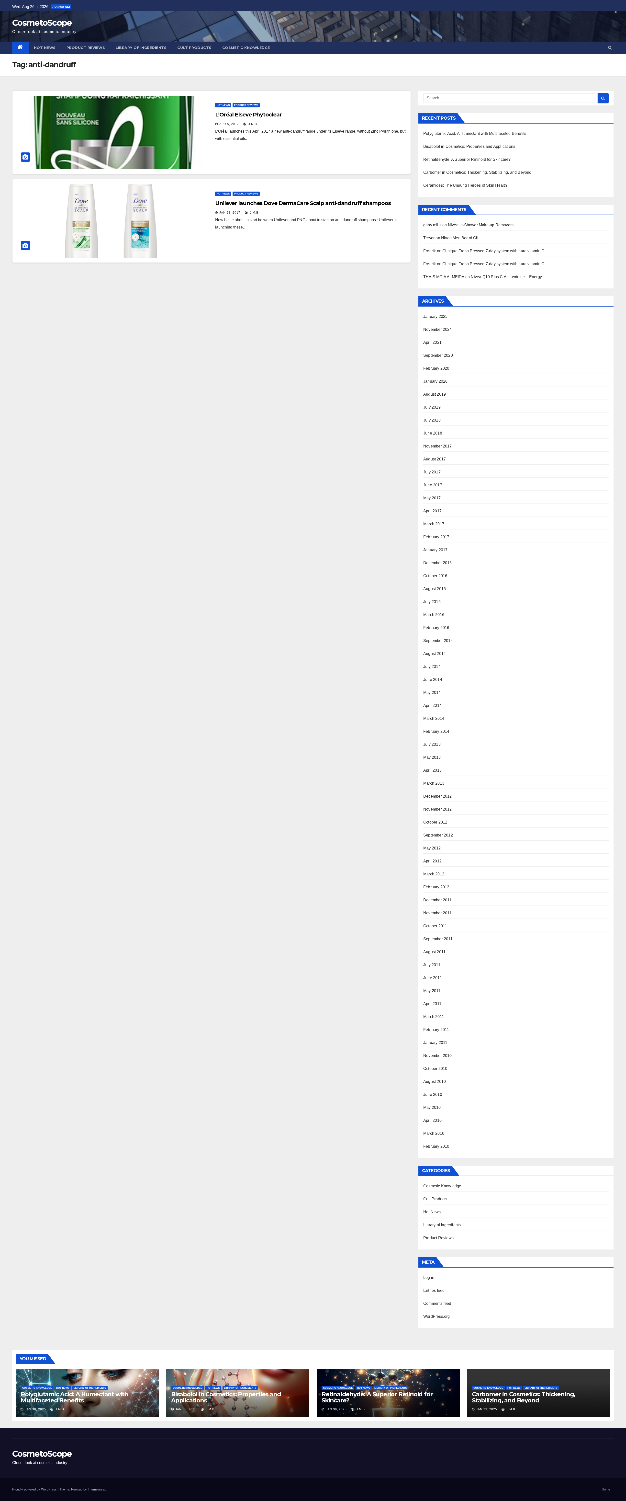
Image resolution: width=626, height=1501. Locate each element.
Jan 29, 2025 (486, 1409)
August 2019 (434, 394)
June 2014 (432, 679)
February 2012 (436, 887)
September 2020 (438, 355)
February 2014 (436, 731)
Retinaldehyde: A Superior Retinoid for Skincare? (467, 159)
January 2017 (435, 550)
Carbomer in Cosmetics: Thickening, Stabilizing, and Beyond (477, 172)
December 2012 (437, 796)
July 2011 (431, 965)
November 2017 (437, 446)
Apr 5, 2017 (229, 124)
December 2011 (437, 900)
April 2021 (432, 342)
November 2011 (437, 913)
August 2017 (434, 459)
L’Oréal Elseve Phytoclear (248, 114)
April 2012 (432, 861)
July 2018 (432, 420)
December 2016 (437, 563)
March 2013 (433, 783)
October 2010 (435, 1068)
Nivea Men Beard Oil (459, 238)
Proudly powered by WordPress (35, 1489)
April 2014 (432, 705)
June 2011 (432, 978)
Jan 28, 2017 (229, 212)
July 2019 (432, 407)
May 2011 (432, 991)
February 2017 (436, 537)
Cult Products (194, 48)
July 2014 (432, 667)
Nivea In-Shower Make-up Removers (481, 225)
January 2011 (435, 1043)
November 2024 (437, 329)
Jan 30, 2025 (35, 1409)
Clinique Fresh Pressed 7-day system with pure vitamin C (493, 251)
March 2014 (433, 718)
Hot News (45, 48)
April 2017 (432, 511)
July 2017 (432, 472)
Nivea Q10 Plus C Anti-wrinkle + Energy (506, 277)
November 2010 (437, 1056)
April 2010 (432, 1120)
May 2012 (432, 848)
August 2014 (434, 654)
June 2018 (432, 433)
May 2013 (432, 757)
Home (606, 1489)
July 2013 (432, 744)
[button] (610, 48)
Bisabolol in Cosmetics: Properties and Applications (469, 146)
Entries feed (434, 1290)
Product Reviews (86, 48)
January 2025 (435, 316)
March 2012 (433, 874)
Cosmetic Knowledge (246, 48)
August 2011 (434, 952)
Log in (428, 1277)
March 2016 (433, 615)
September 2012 (438, 835)
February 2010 (436, 1146)
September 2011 (438, 939)
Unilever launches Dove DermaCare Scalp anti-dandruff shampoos (303, 203)
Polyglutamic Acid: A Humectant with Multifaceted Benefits (474, 133)
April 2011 (432, 1004)
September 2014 (438, 641)
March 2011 (433, 1017)
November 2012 (437, 809)
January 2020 (435, 381)
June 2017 (432, 485)
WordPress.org (436, 1316)
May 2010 (432, 1107)
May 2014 (432, 692)
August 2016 (434, 589)
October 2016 (435, 576)
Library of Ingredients (141, 48)
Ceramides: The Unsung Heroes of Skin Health (465, 185)
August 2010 (434, 1081)
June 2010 (432, 1094)
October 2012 (435, 822)
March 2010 (433, 1133)
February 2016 (436, 628)
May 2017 (432, 498)
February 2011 (436, 1030)
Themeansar (96, 1489)
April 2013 (432, 770)
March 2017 (433, 524)
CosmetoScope (42, 23)
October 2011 (435, 926)
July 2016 (432, 602)
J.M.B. (252, 124)
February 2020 (436, 368)
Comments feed (437, 1303)
